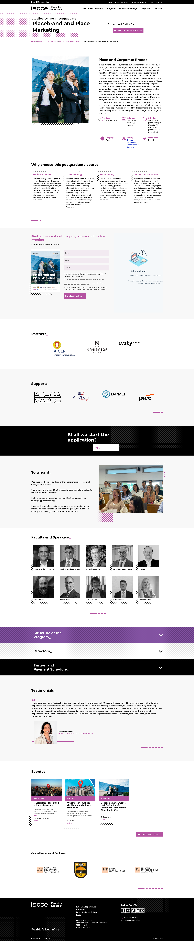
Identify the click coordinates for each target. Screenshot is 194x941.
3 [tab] (102, 613)
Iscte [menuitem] (78, 915)
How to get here (83, 927)
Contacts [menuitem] (158, 9)
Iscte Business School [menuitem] (86, 912)
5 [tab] (159, 747)
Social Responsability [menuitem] (139, 2)
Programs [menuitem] (111, 9)
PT (161, 2)
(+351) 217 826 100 (130, 918)
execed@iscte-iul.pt (131, 920)
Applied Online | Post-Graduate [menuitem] (69, 41)
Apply (97, 448)
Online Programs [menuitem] (52, 41)
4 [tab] (105, 613)
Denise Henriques (131, 141)
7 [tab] (162, 888)
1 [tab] (34, 220)
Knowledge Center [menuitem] (121, 2)
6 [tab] (162, 747)
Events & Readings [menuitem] (128, 9)
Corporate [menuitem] (145, 9)
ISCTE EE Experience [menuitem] (93, 9)
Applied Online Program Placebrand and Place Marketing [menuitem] (101, 41)
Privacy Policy (78, 276)
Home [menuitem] (33, 41)
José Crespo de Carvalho (133, 146)
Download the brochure (128, 30)
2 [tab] (40, 220)
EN (157, 2)
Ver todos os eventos (148, 834)
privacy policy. (86, 284)
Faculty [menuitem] (109, 2)
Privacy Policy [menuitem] (158, 938)
